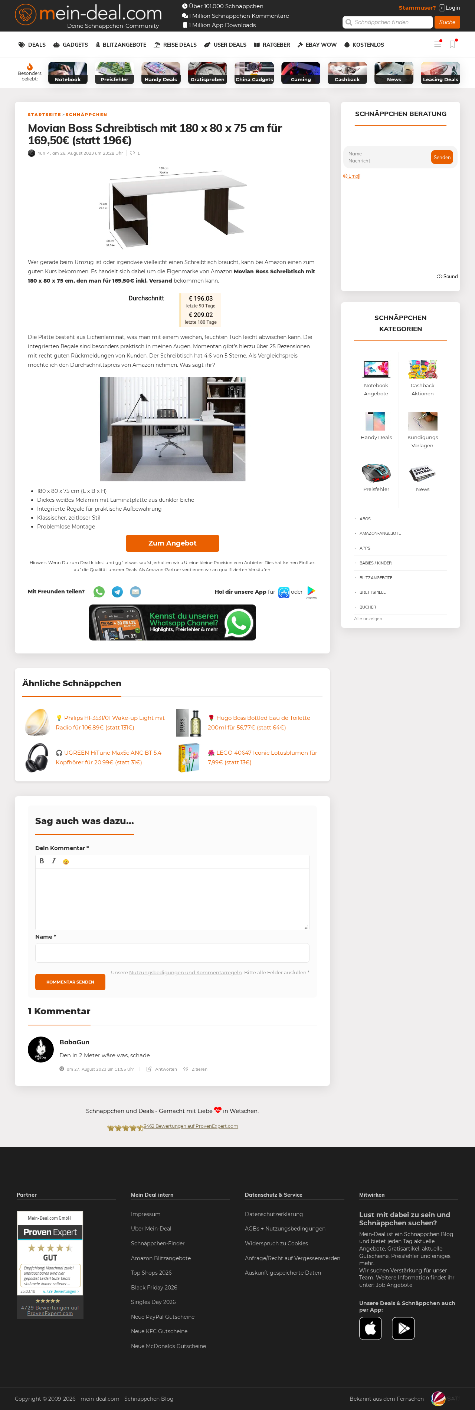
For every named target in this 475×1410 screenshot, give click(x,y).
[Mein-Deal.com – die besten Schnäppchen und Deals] (88, 15)
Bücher (368, 607)
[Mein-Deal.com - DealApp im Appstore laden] (375, 1328)
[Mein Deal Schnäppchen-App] (408, 1328)
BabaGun (74, 1042)
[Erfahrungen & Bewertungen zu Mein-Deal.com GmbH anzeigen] (50, 1264)
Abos (365, 518)
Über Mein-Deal (151, 1228)
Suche (447, 22)
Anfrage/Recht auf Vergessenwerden (292, 1258)
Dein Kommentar (62, 847)
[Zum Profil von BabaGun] (41, 1048)
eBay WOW (321, 45)
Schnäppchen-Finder (158, 1243)
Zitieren (199, 1069)
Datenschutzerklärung (274, 1214)
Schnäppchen (87, 114)
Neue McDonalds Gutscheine (168, 1346)
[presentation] (42, 861)
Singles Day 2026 (153, 1302)
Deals (37, 45)
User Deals (230, 45)
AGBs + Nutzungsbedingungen (285, 1228)
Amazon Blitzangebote (161, 1258)
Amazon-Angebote (380, 533)
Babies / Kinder (376, 563)
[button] (42, 861)
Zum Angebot (172, 543)
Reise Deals (180, 45)
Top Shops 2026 (151, 1272)
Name (45, 936)
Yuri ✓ (43, 153)
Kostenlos (368, 45)
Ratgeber (276, 45)
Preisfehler (405, 1256)
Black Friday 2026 (154, 1287)
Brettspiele (373, 592)
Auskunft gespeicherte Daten (283, 1272)
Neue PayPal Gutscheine (162, 1317)
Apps (365, 548)
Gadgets (75, 45)
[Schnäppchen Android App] (310, 592)
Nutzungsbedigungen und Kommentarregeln (185, 972)
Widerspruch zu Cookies (276, 1243)
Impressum (146, 1214)
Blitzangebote (124, 45)
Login (452, 7)
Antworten (165, 1069)
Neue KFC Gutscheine (159, 1331)
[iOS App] (283, 592)
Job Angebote (394, 1285)
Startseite (44, 114)
